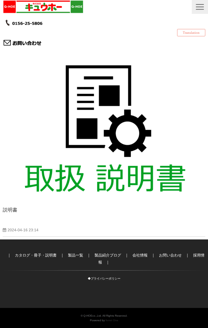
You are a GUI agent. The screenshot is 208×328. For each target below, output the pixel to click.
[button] (200, 7)
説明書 (10, 210)
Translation (191, 33)
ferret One (112, 320)
